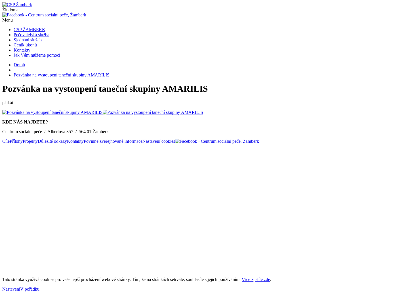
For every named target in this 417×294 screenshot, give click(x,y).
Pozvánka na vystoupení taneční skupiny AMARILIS (61, 75)
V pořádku (29, 289)
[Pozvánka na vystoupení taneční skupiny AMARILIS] (52, 112)
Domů (19, 64)
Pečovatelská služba (31, 34)
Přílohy (16, 141)
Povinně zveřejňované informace (113, 141)
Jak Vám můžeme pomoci (37, 55)
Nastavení (11, 289)
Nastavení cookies (158, 141)
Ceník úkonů (25, 44)
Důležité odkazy (52, 141)
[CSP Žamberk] (17, 4)
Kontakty (22, 50)
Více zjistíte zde (256, 279)
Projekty (30, 141)
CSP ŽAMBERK (29, 29)
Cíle (6, 141)
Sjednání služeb (28, 39)
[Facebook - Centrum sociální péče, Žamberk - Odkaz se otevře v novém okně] (44, 14)
